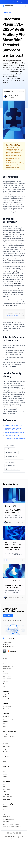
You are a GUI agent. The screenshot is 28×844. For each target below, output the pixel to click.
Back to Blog (7, 12)
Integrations (6, 696)
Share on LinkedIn (12, 452)
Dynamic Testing (7, 676)
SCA (4, 663)
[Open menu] (24, 6)
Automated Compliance (9, 739)
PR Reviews (5, 673)
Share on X (10, 449)
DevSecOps (5, 729)
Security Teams (6, 746)
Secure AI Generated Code (9, 731)
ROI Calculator (6, 789)
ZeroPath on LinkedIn (13, 469)
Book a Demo (7, 615)
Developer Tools (7, 699)
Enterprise (5, 806)
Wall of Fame (6, 794)
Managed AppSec (7, 706)
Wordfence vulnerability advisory (14, 432)
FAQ (4, 786)
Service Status (6, 799)
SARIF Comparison (7, 796)
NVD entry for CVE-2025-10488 (14, 425)
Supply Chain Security (8, 736)
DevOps (5, 749)
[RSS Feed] (20, 833)
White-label (6, 709)
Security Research (7, 734)
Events (4, 791)
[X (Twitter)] (11, 833)
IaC (3, 671)
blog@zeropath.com (13, 167)
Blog (4, 771)
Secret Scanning (7, 668)
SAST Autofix (6, 683)
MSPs (4, 809)
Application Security (8, 719)
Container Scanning (8, 666)
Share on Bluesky (12, 456)
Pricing (4, 769)
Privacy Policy (6, 816)
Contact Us (5, 774)
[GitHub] (14, 833)
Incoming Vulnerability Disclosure (11, 824)
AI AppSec (5, 721)
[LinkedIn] (17, 833)
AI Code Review (7, 724)
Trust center (6, 821)
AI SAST (5, 726)
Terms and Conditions (8, 819)
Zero (4, 686)
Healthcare (5, 761)
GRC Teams (5, 751)
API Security (6, 716)
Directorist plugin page (12, 435)
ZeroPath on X (11, 465)
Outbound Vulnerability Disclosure (12, 826)
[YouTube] (8, 833)
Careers (5, 776)
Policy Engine (6, 681)
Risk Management (7, 678)
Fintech (4, 759)
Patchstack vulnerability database (15, 438)
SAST (4, 661)
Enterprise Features (8, 694)
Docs (4, 784)
